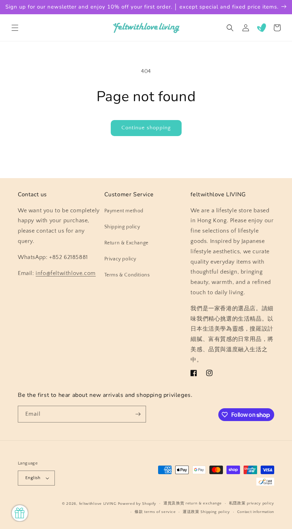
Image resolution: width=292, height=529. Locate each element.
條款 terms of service (155, 512)
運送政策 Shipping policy (206, 512)
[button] (15, 28)
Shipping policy (122, 227)
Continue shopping (146, 128)
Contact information (255, 512)
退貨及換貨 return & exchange (192, 503)
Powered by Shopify (137, 504)
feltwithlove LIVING (97, 504)
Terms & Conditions (127, 275)
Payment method (124, 211)
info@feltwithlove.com (66, 273)
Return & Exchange (126, 243)
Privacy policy (120, 259)
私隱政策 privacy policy (251, 503)
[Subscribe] (138, 414)
